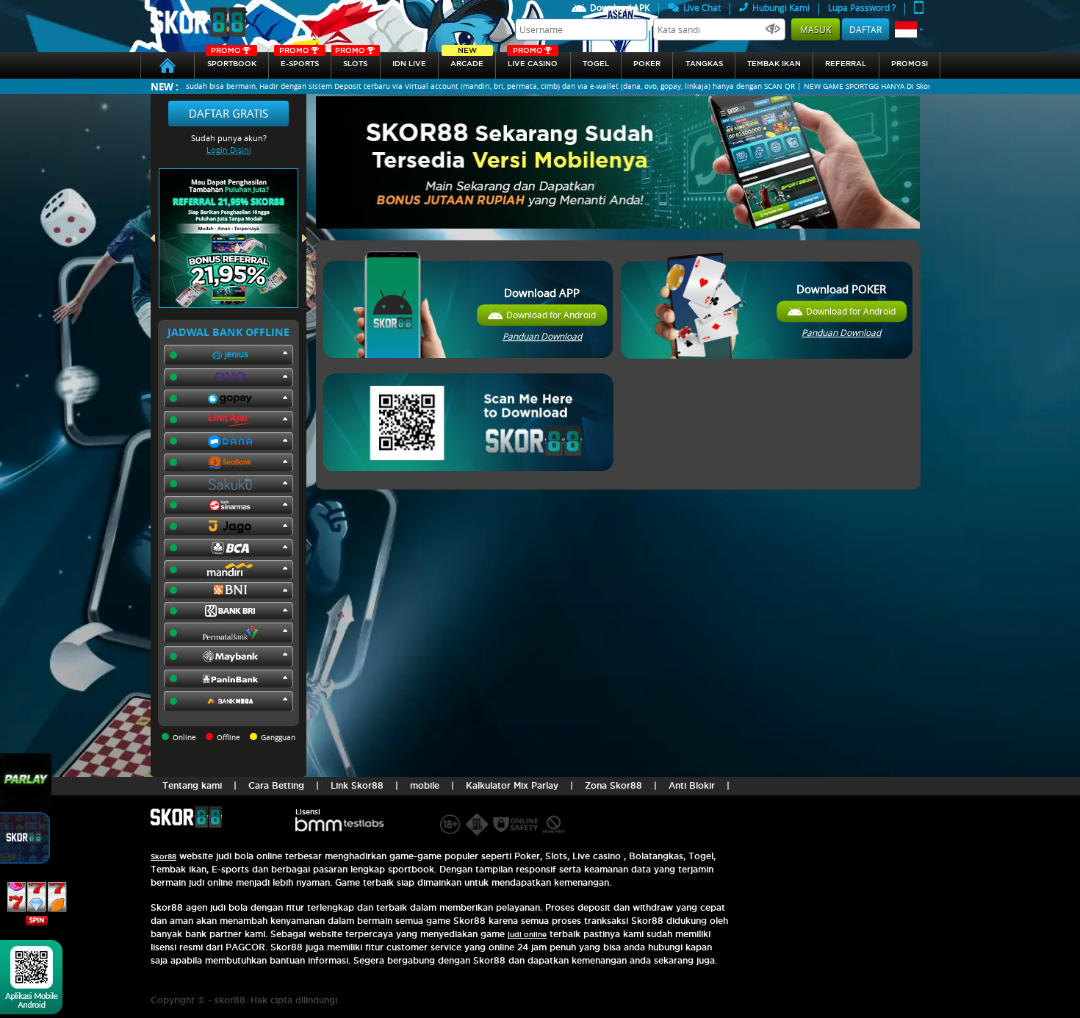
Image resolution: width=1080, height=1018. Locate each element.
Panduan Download (542, 336)
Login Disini (228, 149)
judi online (527, 935)
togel (596, 64)
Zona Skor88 (613, 785)
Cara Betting (276, 785)
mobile (424, 785)
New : (165, 86)
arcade (466, 60)
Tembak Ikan (774, 64)
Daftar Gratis (228, 113)
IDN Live (409, 64)
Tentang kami (192, 785)
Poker (646, 64)
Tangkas (704, 64)
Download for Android (551, 314)
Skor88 (163, 857)
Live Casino (533, 60)
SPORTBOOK (231, 60)
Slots (351, 60)
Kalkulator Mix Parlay (512, 785)
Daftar (865, 29)
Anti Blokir (692, 785)
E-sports (299, 60)
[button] (909, 29)
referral (845, 64)
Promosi (909, 64)
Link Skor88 (357, 785)
